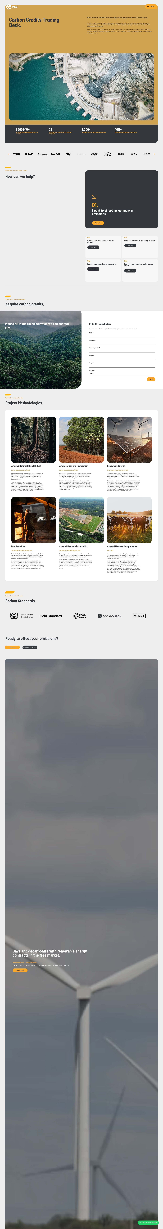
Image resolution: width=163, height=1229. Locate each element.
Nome (91, 332)
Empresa (92, 355)
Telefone (92, 370)
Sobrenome (92, 340)
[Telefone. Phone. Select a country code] (92, 374)
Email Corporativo (94, 347)
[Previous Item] (9, 154)
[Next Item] (154, 154)
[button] (148, 1223)
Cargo (91, 363)
